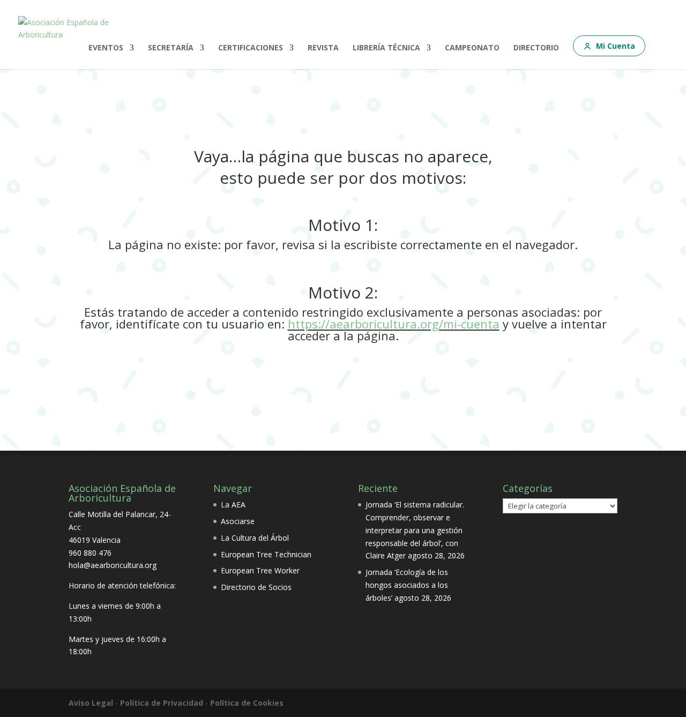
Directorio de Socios (256, 587)
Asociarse (238, 521)
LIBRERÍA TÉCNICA (386, 48)
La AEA (233, 504)
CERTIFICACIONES (250, 48)
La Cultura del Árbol (255, 538)
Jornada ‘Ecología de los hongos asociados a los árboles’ (407, 585)
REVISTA (323, 48)
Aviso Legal (91, 703)
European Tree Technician (266, 554)
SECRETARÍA (170, 48)
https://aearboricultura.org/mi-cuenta (393, 324)
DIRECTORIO (536, 48)
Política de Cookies (247, 703)
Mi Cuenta (615, 46)
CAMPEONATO (472, 48)
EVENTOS (105, 48)
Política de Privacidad (161, 703)
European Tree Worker (260, 570)
